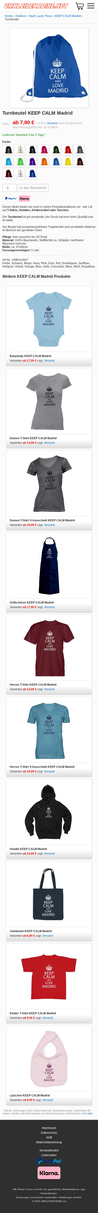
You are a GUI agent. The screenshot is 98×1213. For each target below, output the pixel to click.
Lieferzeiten (49, 1155)
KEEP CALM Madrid (68, 16)
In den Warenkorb (33, 188)
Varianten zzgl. (27, 360)
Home (9, 16)
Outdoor (20, 16)
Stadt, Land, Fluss (40, 16)
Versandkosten (49, 1150)
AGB (49, 1137)
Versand (52, 123)
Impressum (49, 1128)
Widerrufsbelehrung (49, 1142)
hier (90, 1113)
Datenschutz (49, 1132)
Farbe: (6, 142)
